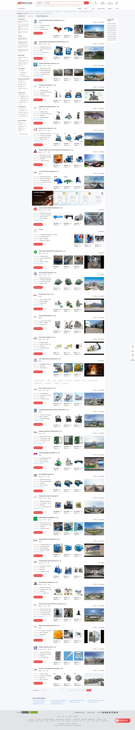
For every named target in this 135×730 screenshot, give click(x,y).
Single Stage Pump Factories (56, 703)
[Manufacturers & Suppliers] (24, 2)
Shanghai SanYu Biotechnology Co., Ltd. (49, 106)
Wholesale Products (60, 719)
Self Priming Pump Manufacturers (114, 29)
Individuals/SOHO (23, 64)
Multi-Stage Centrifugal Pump (23, 22)
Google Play (33, 712)
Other (20, 65)
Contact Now (39, 33)
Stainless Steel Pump (92, 380)
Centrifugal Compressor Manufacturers (50, 5)
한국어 (76, 720)
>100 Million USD (23, 102)
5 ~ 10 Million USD (23, 98)
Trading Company (23, 60)
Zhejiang (21, 122)
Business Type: (36, 47)
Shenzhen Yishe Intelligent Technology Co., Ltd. (51, 668)
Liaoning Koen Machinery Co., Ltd (47, 85)
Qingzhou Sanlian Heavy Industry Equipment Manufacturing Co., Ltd (56, 150)
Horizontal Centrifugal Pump (23, 32)
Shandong (22, 124)
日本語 (80, 720)
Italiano (58, 720)
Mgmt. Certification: (37, 52)
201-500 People (22, 114)
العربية (73, 720)
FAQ (63, 716)
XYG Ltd (41, 229)
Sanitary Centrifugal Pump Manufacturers (116, 34)
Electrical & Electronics (23, 47)
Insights (104, 719)
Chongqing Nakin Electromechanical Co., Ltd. (50, 561)
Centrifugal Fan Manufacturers (114, 27)
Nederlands (68, 720)
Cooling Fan (60, 380)
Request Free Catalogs (38, 54)
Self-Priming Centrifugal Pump (23, 29)
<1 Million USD (22, 95)
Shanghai (21, 130)
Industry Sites (83, 719)
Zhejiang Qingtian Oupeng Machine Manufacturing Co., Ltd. (54, 42)
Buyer (86, 8)
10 (39, 690)
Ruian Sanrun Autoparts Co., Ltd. (47, 337)
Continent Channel (76, 719)
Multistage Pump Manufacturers (114, 30)
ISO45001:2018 (22, 88)
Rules (117, 8)
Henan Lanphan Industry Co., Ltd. (47, 388)
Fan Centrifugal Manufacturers (38, 702)
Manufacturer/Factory (23, 58)
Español (36, 720)
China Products (38, 719)
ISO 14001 (22, 83)
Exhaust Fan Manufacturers (113, 25)
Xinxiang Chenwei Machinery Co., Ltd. (48, 582)
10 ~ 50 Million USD (23, 96)
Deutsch (62, 720)
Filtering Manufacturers (63, 5)
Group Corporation (23, 62)
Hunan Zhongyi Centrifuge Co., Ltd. (47, 272)
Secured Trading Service (42, 16)
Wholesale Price (68, 719)
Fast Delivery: (36, 238)
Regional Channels (91, 719)
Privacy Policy (74, 723)
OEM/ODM (21, 70)
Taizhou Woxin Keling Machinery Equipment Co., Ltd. (52, 251)
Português (42, 720)
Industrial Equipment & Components (23, 42)
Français (47, 720)
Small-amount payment (24, 76)
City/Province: (36, 29)
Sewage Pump (77, 380)
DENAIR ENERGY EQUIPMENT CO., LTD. (48, 517)
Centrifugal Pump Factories (74, 702)
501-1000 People (23, 116)
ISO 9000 (21, 86)
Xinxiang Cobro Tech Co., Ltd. (46, 294)
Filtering (49, 380)
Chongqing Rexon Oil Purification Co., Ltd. (49, 539)
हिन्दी (84, 720)
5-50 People (22, 108)
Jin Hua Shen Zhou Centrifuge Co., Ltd (48, 171)
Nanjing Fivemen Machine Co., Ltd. (47, 128)
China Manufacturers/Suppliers (49, 719)
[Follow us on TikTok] (105, 712)
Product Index (99, 719)
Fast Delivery (22, 74)
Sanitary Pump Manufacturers (113, 32)
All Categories (22, 8)
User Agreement (61, 723)
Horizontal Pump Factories (93, 702)
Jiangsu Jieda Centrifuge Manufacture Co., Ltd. (51, 208)
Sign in (116, 3)
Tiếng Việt (97, 720)
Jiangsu (21, 128)
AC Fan (84, 380)
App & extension (100, 8)
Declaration (68, 723)
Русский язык (52, 720)
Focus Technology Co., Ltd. (68, 725)
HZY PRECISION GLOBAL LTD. (46, 474)
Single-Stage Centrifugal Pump (23, 26)
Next (88, 690)
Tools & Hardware (23, 45)
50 (45, 690)
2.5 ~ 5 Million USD (23, 100)
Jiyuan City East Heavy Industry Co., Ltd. (49, 63)
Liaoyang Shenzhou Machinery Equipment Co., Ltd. (51, 20)
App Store (25, 712)
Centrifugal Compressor (39, 380)
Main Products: (36, 25)
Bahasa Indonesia (104, 720)
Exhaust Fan (65, 383)
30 (42, 690)
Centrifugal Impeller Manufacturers (57, 702)
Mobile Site (75, 716)
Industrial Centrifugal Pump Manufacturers (116, 38)
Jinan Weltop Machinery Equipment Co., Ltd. (50, 359)
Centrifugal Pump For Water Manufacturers (116, 40)
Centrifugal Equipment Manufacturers (115, 36)
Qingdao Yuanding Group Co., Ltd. (47, 647)
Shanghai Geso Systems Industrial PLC (48, 496)
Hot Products (31, 719)
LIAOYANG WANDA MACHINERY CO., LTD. (49, 453)
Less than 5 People (23, 112)
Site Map (70, 716)
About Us (59, 716)
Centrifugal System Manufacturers (39, 700)
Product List (21, 16)
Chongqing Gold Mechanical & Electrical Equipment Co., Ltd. (54, 409)
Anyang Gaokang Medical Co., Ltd (47, 315)
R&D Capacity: (36, 27)
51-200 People (23, 110)
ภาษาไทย (88, 720)
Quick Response (23, 72)
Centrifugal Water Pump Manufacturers (76, 700)
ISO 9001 (21, 81)
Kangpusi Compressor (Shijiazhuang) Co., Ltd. (50, 431)
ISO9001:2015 (22, 84)
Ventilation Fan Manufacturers (114, 23)
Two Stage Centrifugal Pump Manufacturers (96, 700)
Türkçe (93, 720)
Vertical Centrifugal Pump (23, 24)
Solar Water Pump (38, 383)
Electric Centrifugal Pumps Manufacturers (59, 700)
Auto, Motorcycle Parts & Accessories (23, 50)
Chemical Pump (48, 383)
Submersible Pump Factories (38, 703)
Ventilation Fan (57, 383)
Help (93, 8)
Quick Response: (37, 74)
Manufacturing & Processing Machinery (23, 39)
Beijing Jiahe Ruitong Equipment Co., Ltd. (49, 625)
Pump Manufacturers (73, 5)
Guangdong (22, 126)
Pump (54, 380)
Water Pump (68, 380)
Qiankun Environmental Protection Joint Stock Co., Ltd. (52, 604)
